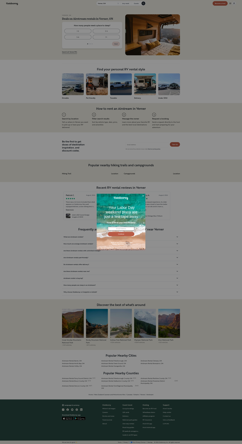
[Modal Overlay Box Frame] (121, 222)
